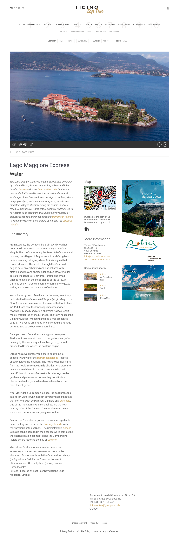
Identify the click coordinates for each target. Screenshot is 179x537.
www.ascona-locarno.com (97, 259)
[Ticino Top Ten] (89, 10)
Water (98, 24)
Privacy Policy (67, 531)
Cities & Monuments (29, 24)
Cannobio (65, 400)
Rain (70, 41)
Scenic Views (62, 24)
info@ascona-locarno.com (97, 256)
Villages (48, 24)
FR (23, 8)
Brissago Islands (53, 424)
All (105, 41)
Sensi (102, 288)
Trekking (77, 24)
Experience (139, 24)
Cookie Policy (84, 531)
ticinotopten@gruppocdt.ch (105, 505)
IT (19, 8)
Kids (61, 41)
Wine (90, 31)
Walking (82, 41)
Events (63, 31)
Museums (110, 24)
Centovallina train (47, 189)
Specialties (154, 24)
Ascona (67, 428)
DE (15, 8)
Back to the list (24, 152)
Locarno (23, 189)
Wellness (114, 31)
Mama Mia (104, 298)
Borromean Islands (62, 216)
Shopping (101, 31)
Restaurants (77, 31)
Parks (89, 24)
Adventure (124, 24)
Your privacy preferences (106, 531)
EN (11, 8)
